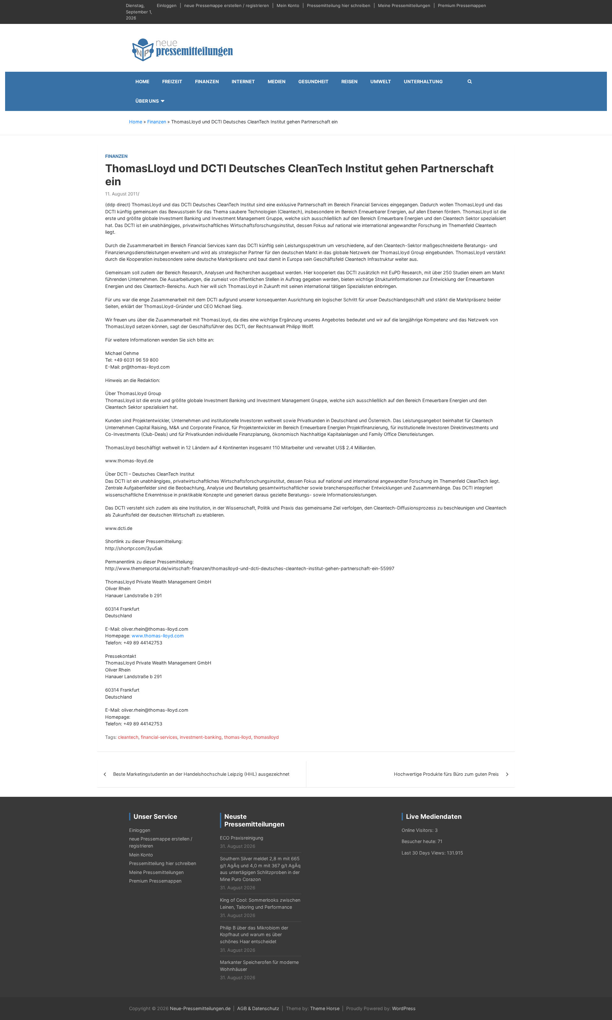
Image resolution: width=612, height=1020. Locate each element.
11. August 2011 (121, 193)
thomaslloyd (266, 737)
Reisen (349, 81)
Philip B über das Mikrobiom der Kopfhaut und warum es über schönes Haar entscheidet (254, 934)
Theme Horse (324, 1008)
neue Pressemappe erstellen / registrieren (226, 5)
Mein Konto (288, 5)
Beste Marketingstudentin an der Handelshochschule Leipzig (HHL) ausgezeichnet (201, 774)
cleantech (128, 737)
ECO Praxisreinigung (241, 837)
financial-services (159, 737)
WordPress (404, 1008)
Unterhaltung (423, 81)
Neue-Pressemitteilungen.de (200, 1008)
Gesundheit (313, 81)
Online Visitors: (418, 830)
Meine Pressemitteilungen (404, 5)
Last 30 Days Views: (424, 852)
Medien (277, 81)
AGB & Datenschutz (258, 1008)
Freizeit (172, 81)
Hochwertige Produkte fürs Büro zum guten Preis (446, 774)
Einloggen (167, 5)
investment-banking (201, 737)
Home (142, 81)
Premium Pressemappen (462, 5)
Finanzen (207, 81)
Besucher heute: (420, 841)
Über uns (147, 101)
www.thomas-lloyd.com (158, 635)
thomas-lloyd (237, 737)
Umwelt (380, 81)
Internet (243, 81)
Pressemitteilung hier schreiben (338, 5)
